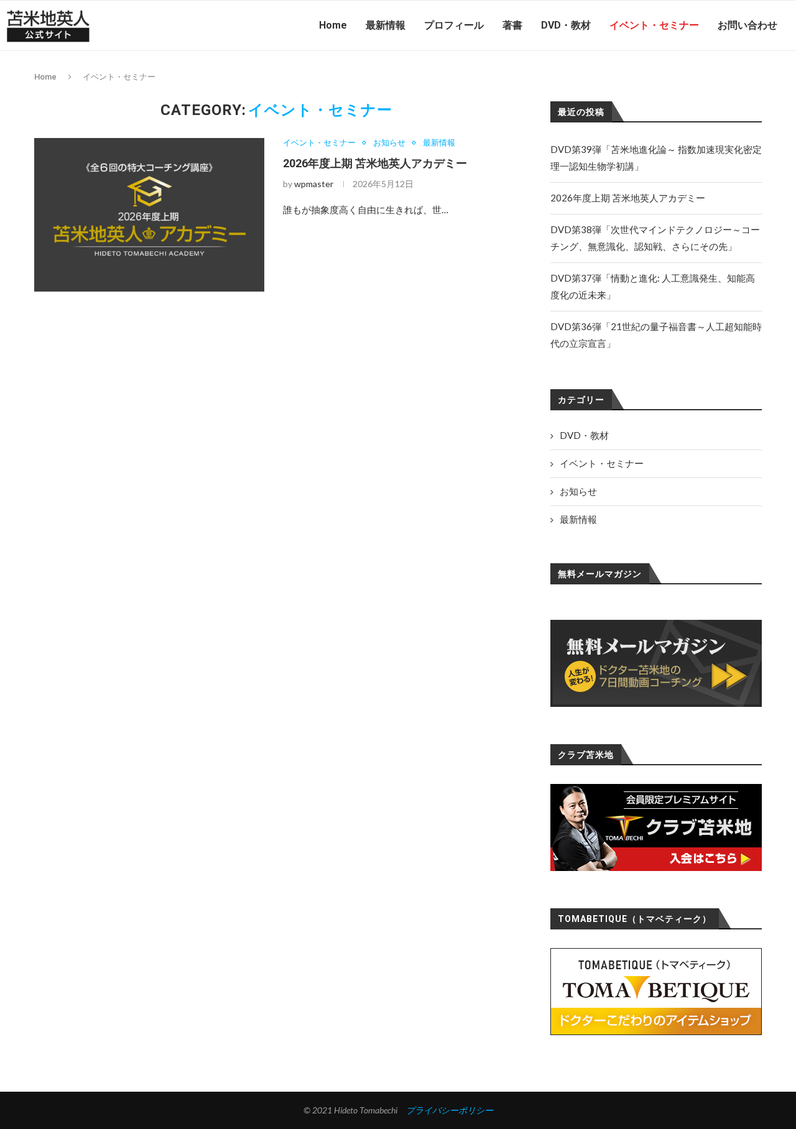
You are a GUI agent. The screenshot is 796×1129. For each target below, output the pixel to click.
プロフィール (454, 25)
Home (333, 25)
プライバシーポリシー (449, 1110)
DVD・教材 (566, 25)
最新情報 (385, 25)
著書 (512, 25)
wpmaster (313, 183)
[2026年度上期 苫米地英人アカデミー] (149, 215)
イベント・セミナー (654, 25)
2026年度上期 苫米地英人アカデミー (375, 163)
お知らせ (389, 142)
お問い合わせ (747, 25)
